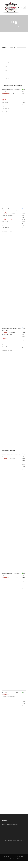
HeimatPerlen (8, 63)
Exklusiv (7, 59)
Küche (6, 67)
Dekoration (7, 55)
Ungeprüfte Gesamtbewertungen (8, 95)
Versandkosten (5, 108)
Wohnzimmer (8, 78)
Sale (6, 75)
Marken (6, 71)
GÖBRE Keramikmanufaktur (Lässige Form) (15, 840)
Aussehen (7, 51)
